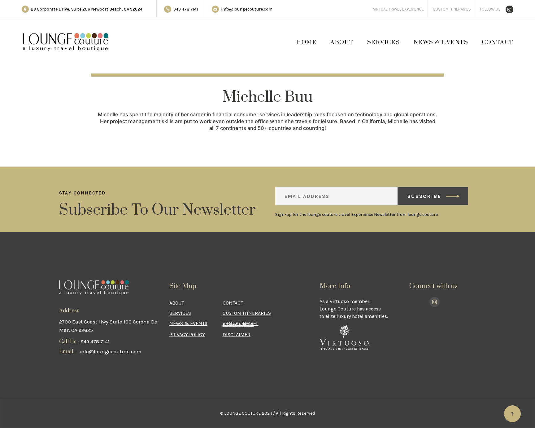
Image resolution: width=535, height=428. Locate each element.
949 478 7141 (185, 9)
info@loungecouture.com (246, 9)
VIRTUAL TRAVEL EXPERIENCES (241, 323)
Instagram (509, 3)
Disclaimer (236, 334)
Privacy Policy (187, 334)
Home (306, 42)
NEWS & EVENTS (441, 42)
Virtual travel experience (398, 9)
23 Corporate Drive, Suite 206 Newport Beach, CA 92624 (86, 9)
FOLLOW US (490, 9)
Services (383, 42)
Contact (497, 42)
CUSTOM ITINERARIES (452, 9)
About (342, 42)
